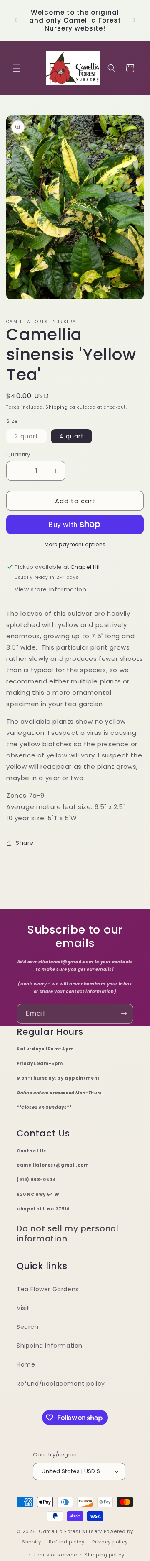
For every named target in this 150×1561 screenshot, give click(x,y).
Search (28, 1327)
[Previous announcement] (15, 20)
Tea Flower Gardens (48, 1289)
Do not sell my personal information (68, 1233)
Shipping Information (49, 1345)
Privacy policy (110, 1541)
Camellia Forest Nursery (70, 1531)
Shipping (56, 407)
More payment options (75, 544)
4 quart (71, 436)
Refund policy (66, 1541)
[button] (17, 68)
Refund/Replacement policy (61, 1383)
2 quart (31, 437)
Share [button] (25, 843)
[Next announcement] (134, 20)
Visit (23, 1308)
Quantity (18, 454)
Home (26, 1364)
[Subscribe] (124, 1014)
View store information (50, 589)
